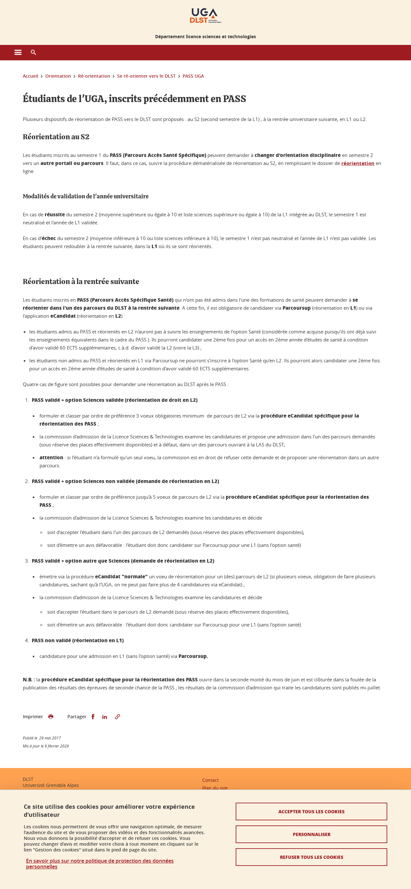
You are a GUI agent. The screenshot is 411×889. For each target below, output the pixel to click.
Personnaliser (311, 834)
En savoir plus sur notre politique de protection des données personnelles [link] (100, 863)
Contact (210, 780)
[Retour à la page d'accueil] (206, 15)
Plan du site (215, 788)
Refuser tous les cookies (311, 857)
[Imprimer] (51, 716)
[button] (33, 52)
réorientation (357, 163)
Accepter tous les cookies (311, 811)
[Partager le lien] (117, 716)
